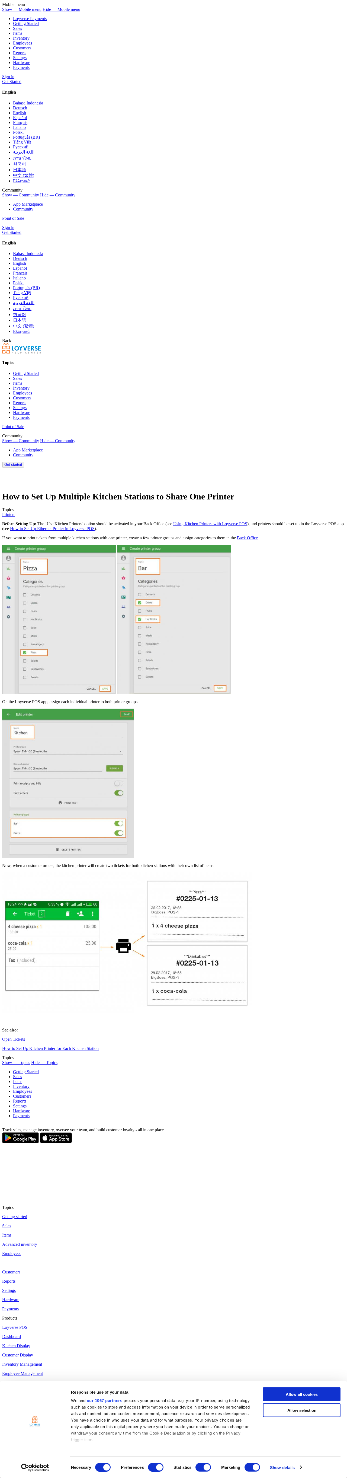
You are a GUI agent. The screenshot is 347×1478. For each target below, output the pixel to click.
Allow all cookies (302, 1394)
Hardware (21, 62)
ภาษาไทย (22, 158)
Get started (13, 465)
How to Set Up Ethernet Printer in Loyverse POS (52, 528)
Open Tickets (13, 1039)
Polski (18, 132)
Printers (8, 514)
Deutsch (20, 108)
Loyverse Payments (30, 18)
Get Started (11, 81)
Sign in (8, 76)
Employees (22, 43)
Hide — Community (57, 195)
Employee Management (22, 1373)
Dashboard (11, 1336)
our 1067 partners (105, 1400)
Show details (282, 1467)
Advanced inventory (19, 1244)
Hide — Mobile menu (61, 9)
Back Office (247, 538)
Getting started (14, 1216)
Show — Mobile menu (21, 9)
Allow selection (301, 1410)
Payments (21, 67)
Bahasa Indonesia (28, 103)
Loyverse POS (14, 1327)
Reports (19, 52)
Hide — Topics (44, 1062)
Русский (20, 147)
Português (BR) (26, 137)
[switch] (155, 1467)
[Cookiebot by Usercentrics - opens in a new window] (35, 1467)
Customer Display (17, 1355)
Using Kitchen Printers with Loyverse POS (210, 523)
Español (20, 117)
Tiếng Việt (22, 142)
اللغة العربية (23, 152)
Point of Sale (13, 218)
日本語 (19, 169)
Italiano (19, 127)
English (19, 112)
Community (23, 209)
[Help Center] (21, 352)
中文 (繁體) (23, 175)
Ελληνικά (21, 181)
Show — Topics (16, 1062)
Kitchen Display (16, 1345)
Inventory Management (22, 1364)
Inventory (21, 38)
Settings (20, 57)
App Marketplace (28, 204)
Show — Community (20, 195)
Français (20, 122)
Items (17, 33)
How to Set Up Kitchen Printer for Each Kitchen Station (50, 1048)
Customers (22, 48)
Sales (17, 28)
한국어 (19, 164)
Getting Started (26, 23)
